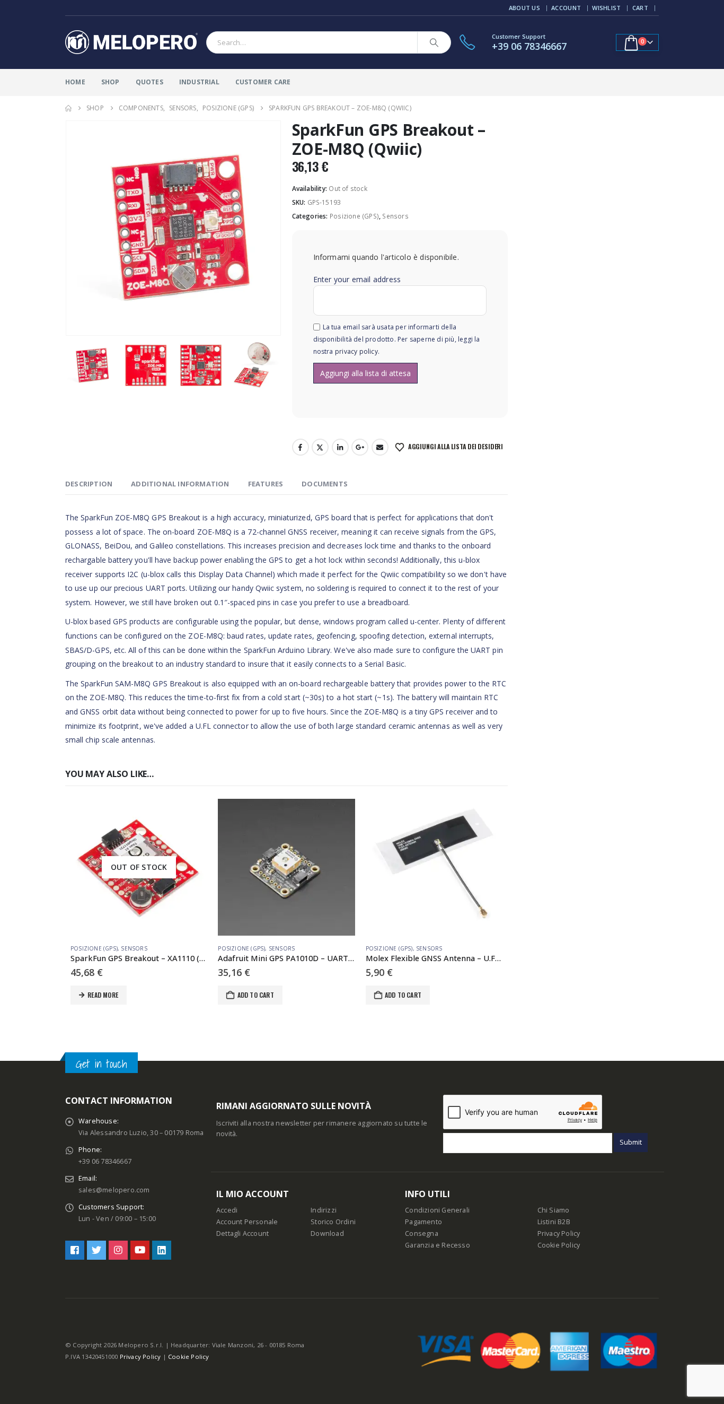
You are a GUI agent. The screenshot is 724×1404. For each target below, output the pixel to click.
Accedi (226, 1210)
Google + (359, 447)
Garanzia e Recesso (437, 1245)
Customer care (263, 81)
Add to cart (255, 994)
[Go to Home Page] (68, 108)
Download (327, 1233)
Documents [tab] (325, 484)
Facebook (300, 447)
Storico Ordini (333, 1221)
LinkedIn (340, 447)
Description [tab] (88, 484)
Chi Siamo (553, 1210)
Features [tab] (266, 484)
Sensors (395, 216)
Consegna (421, 1233)
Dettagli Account (242, 1233)
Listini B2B (553, 1221)
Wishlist (606, 8)
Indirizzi (324, 1210)
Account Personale (247, 1221)
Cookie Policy (558, 1245)
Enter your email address (357, 279)
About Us (524, 8)
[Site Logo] (131, 42)
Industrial (199, 81)
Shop (110, 81)
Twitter (320, 447)
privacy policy (356, 351)
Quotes (149, 81)
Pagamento (423, 1221)
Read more (102, 994)
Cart (640, 8)
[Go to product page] (286, 867)
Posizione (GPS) (354, 216)
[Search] (434, 42)
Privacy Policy (558, 1233)
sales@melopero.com (114, 1189)
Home (75, 81)
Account (566, 8)
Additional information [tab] (180, 484)
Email (380, 447)
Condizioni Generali (437, 1210)
